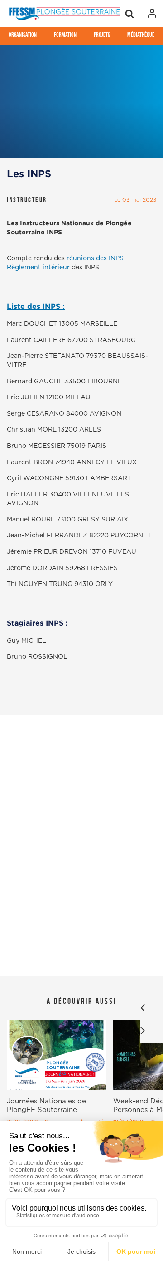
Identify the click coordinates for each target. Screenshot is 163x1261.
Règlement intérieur (38, 267)
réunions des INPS (95, 258)
